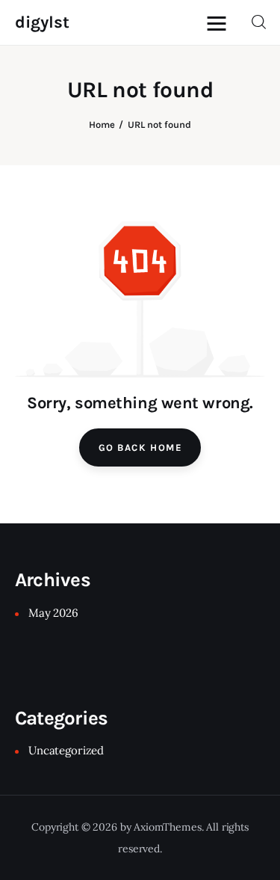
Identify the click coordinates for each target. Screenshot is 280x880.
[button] (220, 22)
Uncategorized (66, 750)
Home (102, 124)
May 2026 (53, 613)
